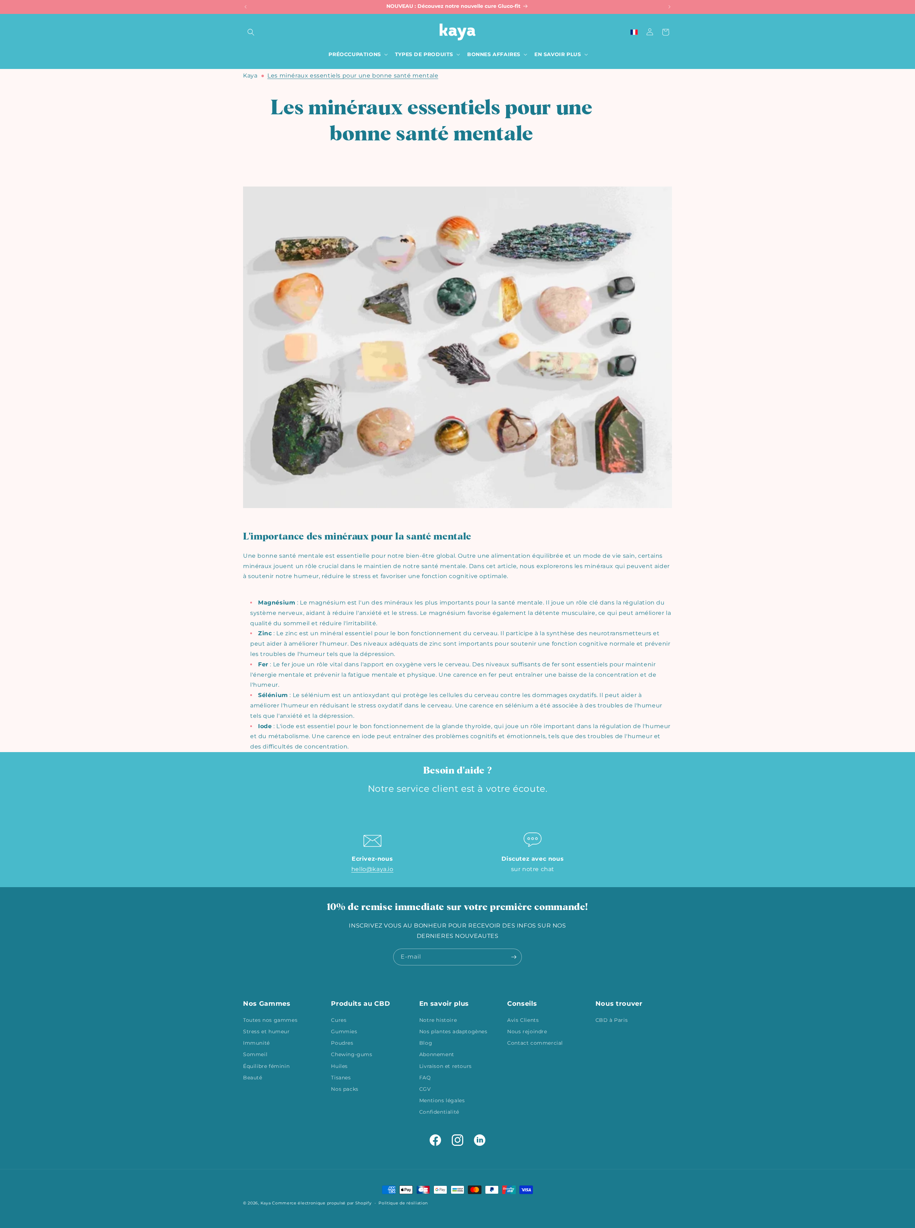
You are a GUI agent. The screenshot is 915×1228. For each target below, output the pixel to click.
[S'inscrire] (513, 957)
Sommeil (255, 1054)
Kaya (250, 75)
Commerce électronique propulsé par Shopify (321, 1202)
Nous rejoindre (527, 1031)
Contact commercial (535, 1042)
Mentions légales (442, 1100)
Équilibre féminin (266, 1066)
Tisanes (341, 1077)
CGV (425, 1088)
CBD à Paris (611, 1019)
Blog (425, 1042)
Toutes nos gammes (270, 1019)
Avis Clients (523, 1019)
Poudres (342, 1042)
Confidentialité (439, 1111)
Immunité (256, 1042)
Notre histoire (438, 1019)
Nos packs (344, 1088)
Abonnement (436, 1054)
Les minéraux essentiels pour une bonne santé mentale (352, 75)
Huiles (339, 1066)
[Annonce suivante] (669, 7)
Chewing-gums (351, 1054)
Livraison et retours (445, 1066)
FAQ (425, 1077)
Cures (338, 1019)
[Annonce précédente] (245, 7)
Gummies (344, 1031)
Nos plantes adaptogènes (453, 1031)
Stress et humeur (266, 1031)
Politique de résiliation (403, 1202)
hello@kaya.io (372, 869)
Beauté (252, 1077)
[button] (251, 32)
